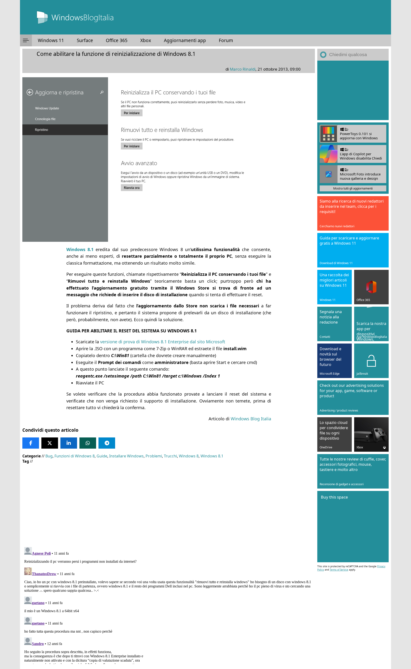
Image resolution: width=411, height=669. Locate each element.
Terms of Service (339, 569)
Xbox (145, 40)
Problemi (154, 456)
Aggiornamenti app (185, 40)
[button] (26, 40)
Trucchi (170, 456)
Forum (226, 40)
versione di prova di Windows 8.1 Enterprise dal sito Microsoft (162, 341)
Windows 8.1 (212, 456)
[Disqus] (168, 604)
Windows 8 (189, 456)
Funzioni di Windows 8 (74, 456)
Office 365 (116, 40)
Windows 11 (51, 40)
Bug (49, 456)
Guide (102, 456)
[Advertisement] (167, 502)
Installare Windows (126, 456)
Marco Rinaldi (242, 69)
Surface (85, 40)
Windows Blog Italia (251, 419)
